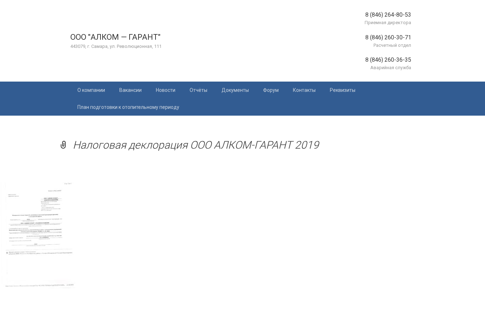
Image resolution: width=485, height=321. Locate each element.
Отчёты (198, 90)
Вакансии (130, 90)
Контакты (304, 90)
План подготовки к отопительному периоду (128, 107)
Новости (165, 90)
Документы (235, 90)
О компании (91, 90)
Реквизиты (342, 90)
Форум (271, 90)
